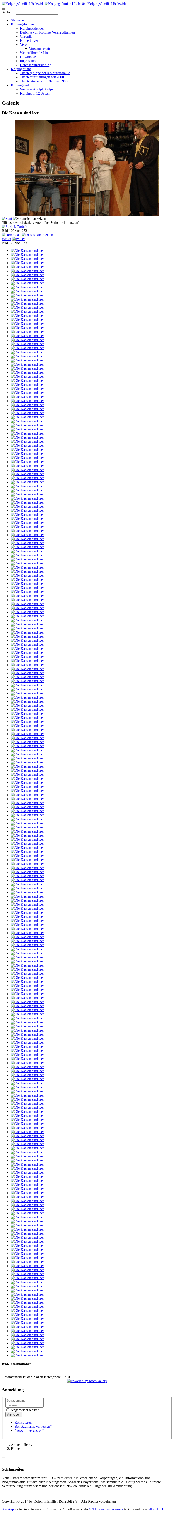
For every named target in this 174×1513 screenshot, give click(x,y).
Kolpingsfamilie (22, 24)
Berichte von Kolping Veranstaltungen (47, 32)
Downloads (28, 57)
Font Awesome (114, 1509)
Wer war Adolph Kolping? (39, 89)
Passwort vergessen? (29, 1430)
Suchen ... (9, 12)
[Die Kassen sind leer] (27, 250)
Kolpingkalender (32, 28)
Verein (24, 44)
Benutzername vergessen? (33, 1426)
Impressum (28, 61)
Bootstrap (8, 1509)
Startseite (17, 20)
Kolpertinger (29, 40)
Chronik (26, 36)
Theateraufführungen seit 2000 (42, 77)
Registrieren (23, 1422)
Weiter (6, 239)
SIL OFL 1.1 (155, 1509)
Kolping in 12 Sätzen (35, 93)
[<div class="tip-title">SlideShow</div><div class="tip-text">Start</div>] (7, 218)
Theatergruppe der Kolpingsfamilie (45, 73)
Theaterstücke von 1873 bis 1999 (44, 81)
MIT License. (97, 1509)
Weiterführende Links (35, 53)
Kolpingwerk (20, 85)
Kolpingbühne (21, 69)
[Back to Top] (3, 1457)
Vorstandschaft (39, 49)
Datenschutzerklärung (35, 65)
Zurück (22, 227)
